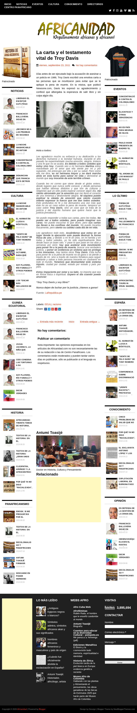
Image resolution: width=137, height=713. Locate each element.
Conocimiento (73, 4)
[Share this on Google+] (52, 309)
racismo (57, 304)
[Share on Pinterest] (56, 309)
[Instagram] (117, 10)
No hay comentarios (86, 65)
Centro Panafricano (17, 7)
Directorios (95, 4)
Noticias (21, 4)
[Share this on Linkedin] (59, 309)
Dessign (92, 709)
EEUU (48, 304)
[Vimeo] (125, 10)
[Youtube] (121, 10)
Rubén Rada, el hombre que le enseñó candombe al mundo (85, 616)
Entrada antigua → (90, 321)
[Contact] (129, 10)
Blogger (42, 709)
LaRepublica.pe (53, 292)
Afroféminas (80, 611)
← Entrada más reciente (50, 321)
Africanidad (22, 709)
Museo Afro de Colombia (81, 677)
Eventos (37, 4)
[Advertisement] (68, 499)
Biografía (77, 626)
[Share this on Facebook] (45, 309)
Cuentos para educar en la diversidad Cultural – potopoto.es (86, 632)
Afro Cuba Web (82, 607)
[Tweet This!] (49, 309)
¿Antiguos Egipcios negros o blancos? (56, 612)
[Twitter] (110, 10)
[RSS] (133, 10)
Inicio (7, 4)
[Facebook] (114, 10)
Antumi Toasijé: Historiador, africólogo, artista (56, 678)
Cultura (53, 4)
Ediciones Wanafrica (85, 645)
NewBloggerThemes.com (124, 709)
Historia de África (83, 660)
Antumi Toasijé (81, 623)
